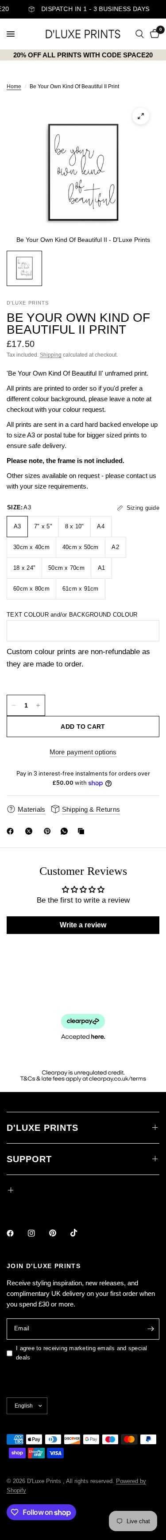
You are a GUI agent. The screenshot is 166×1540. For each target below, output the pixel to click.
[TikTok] (80, 1233)
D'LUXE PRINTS (42, 1128)
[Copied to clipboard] (82, 831)
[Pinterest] (49, 831)
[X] (30, 831)
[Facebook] (12, 831)
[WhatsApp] (66, 831)
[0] (153, 34)
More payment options (83, 752)
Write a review (83, 925)
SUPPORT (29, 1159)
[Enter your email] (150, 1329)
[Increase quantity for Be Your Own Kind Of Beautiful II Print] (38, 705)
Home (14, 86)
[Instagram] (37, 1233)
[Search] (139, 34)
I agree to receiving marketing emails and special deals (81, 1353)
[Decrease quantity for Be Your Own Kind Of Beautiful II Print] (13, 705)
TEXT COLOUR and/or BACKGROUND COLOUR (72, 614)
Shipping (51, 355)
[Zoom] (140, 116)
